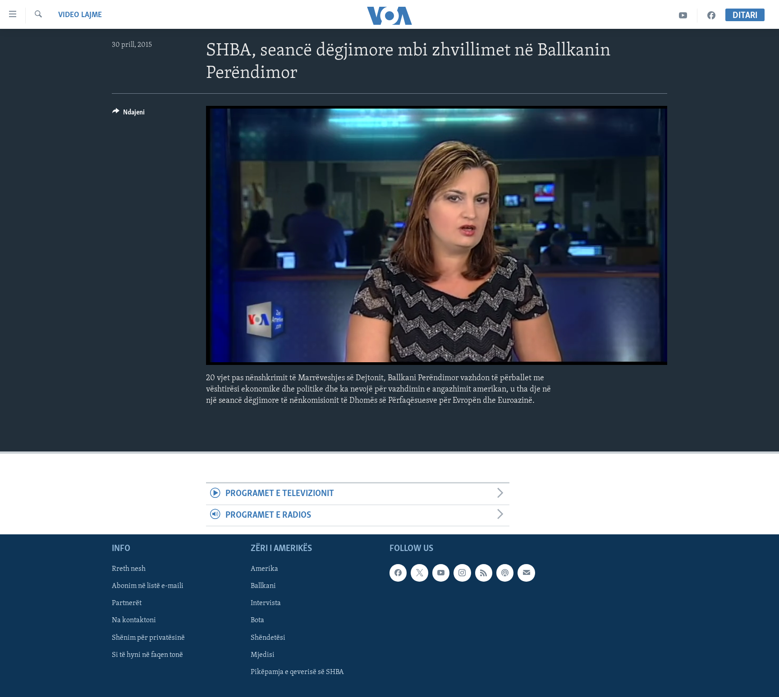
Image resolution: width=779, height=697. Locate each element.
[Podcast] (504, 572)
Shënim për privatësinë (148, 638)
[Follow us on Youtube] (440, 572)
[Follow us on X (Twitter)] (419, 572)
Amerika (264, 569)
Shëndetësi (268, 638)
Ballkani (263, 586)
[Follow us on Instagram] (462, 572)
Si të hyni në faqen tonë (147, 655)
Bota (257, 620)
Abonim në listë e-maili (147, 586)
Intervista (266, 603)
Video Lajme (80, 15)
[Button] (128, 114)
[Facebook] (711, 16)
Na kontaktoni (134, 620)
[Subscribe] (526, 572)
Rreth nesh (129, 569)
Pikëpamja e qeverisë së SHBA (297, 672)
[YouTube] (683, 16)
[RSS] (483, 572)
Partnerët (127, 603)
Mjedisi (263, 655)
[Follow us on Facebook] (398, 572)
